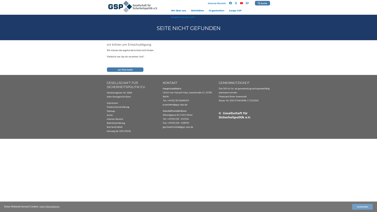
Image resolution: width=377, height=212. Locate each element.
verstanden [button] (362, 207)
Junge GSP (235, 10)
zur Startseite (125, 69)
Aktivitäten (197, 10)
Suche (263, 3)
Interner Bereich (217, 3)
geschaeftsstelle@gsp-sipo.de (178, 126)
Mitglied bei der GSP (183, 17)
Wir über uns (178, 10)
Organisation (216, 10)
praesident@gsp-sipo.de (175, 104)
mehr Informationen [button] (49, 206)
